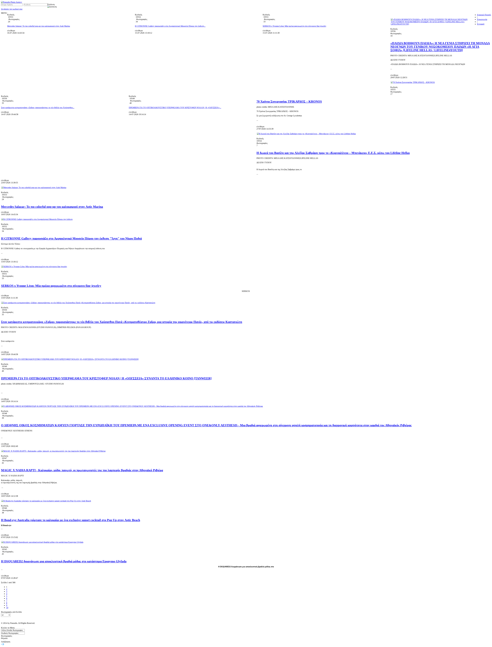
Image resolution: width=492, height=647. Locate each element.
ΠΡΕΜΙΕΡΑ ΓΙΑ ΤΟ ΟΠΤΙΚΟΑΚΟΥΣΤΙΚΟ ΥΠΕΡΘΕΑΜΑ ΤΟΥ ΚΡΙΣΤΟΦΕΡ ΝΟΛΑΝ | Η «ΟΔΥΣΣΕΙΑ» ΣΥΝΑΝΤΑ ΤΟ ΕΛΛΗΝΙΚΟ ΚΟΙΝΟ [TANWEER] (106, 378)
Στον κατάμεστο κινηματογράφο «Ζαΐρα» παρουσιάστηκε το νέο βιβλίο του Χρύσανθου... (37, 107)
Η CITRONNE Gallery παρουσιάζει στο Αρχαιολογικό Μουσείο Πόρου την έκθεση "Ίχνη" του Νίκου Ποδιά (71, 238)
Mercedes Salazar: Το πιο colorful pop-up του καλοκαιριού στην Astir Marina (38, 26)
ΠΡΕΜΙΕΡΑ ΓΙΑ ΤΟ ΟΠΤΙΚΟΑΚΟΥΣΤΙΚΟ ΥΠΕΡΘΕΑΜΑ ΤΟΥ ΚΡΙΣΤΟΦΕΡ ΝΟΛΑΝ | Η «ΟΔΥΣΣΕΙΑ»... (175, 107)
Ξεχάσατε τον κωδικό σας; (12, 9)
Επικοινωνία (482, 19)
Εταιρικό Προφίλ (484, 15)
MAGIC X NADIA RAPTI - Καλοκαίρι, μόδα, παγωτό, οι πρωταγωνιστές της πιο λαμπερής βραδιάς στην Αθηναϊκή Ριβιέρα (82, 470)
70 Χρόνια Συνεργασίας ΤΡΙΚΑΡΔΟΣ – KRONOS (289, 101)
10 (7, 608)
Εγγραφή (480, 24)
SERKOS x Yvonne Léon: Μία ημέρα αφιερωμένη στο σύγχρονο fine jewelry (294, 26)
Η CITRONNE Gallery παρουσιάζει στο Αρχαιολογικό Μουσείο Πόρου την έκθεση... (170, 26)
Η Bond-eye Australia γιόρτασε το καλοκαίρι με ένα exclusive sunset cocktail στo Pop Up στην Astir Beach (70, 520)
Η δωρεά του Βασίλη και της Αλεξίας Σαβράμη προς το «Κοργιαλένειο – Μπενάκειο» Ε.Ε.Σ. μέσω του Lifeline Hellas (333, 153)
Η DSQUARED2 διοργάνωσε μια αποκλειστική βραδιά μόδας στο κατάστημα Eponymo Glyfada (63, 561)
